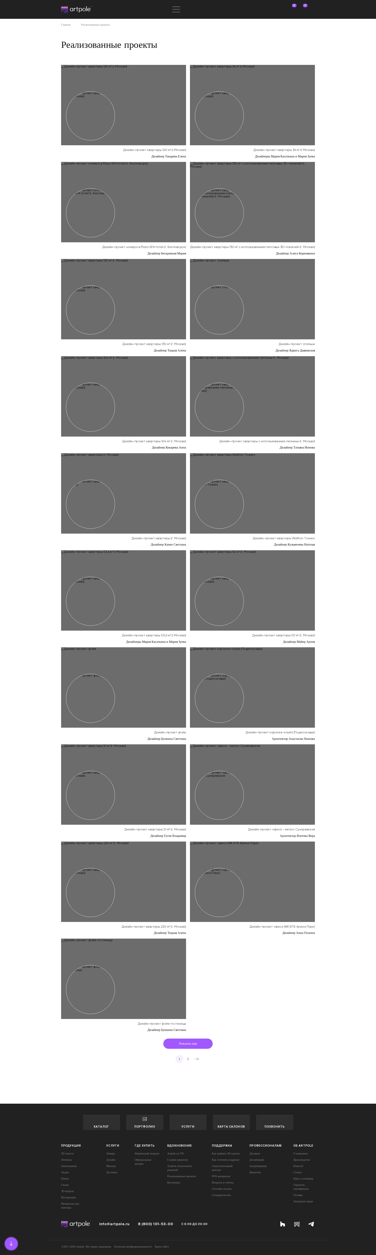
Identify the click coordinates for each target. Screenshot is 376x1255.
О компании (300, 1153)
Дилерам (254, 1153)
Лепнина (66, 1159)
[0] (290, 9)
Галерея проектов (177, 1159)
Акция (65, 1172)
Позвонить (275, 1126)
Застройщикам (258, 1166)
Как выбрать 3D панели (226, 1153)
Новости (298, 1166)
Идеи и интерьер (303, 1178)
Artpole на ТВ (175, 1153)
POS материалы (221, 1176)
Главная (65, 25)
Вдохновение (179, 1145)
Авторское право (303, 1201)
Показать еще (188, 1043)
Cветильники (69, 1166)
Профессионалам (265, 1145)
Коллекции (173, 1182)
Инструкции (68, 1197)
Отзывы (298, 1195)
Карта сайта (162, 1246)
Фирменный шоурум (147, 1153)
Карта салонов (231, 1126)
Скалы (65, 1184)
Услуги (188, 1126)
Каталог (101, 1126)
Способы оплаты (221, 1188)
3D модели (67, 1191)
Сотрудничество (221, 1195)
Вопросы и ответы (222, 1182)
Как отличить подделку (226, 1159)
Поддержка (222, 1145)
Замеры (110, 1153)
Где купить (145, 1145)
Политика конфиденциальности (133, 1246)
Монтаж (111, 1166)
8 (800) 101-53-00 (155, 1224)
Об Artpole (303, 1145)
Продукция (71, 1145)
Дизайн (110, 1159)
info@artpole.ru (114, 1224)
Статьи (297, 1172)
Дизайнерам (256, 1159)
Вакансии (255, 1172)
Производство (301, 1159)
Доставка (111, 1172)
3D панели (67, 1153)
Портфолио (144, 1126)
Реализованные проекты (181, 1176)
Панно (65, 1178)
